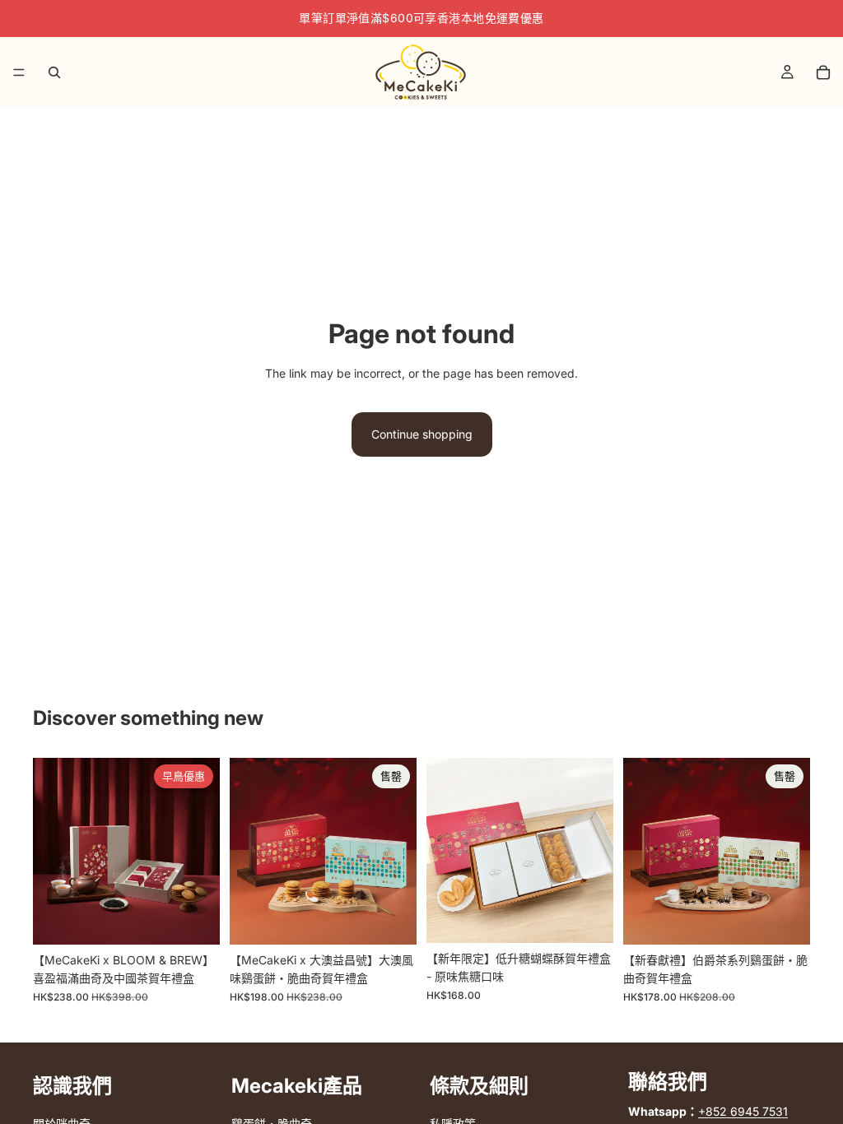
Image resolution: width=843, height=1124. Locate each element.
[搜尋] (54, 72)
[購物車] (823, 72)
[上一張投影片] (641, 852)
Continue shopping (422, 434)
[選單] (19, 72)
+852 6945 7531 (743, 1111)
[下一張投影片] (792, 852)
